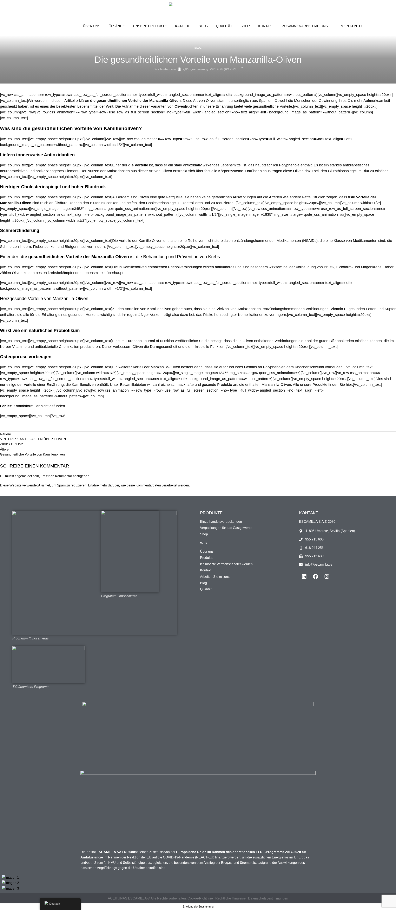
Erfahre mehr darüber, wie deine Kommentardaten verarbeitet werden (138, 485)
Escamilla (128, 385)
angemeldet (23, 476)
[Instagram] (327, 576)
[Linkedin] (304, 576)
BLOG (203, 26)
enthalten (252, 385)
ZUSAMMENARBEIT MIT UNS (305, 26)
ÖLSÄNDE (117, 26)
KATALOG (182, 26)
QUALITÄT (224, 26)
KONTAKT (266, 26)
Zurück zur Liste (11, 444)
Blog (198, 47)
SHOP (245, 26)
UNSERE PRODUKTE (150, 26)
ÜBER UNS (91, 26)
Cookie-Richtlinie (200, 898)
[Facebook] (315, 576)
